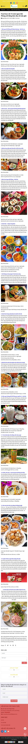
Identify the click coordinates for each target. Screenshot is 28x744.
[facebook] (11, 2)
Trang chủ (3, 9)
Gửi (24, 662)
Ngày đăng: (4, 18)
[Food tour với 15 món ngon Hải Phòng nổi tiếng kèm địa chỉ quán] (5, 645)
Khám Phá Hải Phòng (15, 9)
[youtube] (17, 2)
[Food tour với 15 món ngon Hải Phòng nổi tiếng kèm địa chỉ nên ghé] (14, 6)
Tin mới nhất (3, 722)
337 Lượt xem (16, 18)
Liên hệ (2, 720)
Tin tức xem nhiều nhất (5, 725)
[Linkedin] (10, 645)
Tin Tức (8, 9)
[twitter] (14, 2)
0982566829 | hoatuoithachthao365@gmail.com (16, 1)
